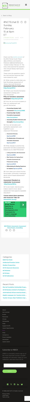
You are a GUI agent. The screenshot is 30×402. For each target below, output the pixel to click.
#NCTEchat (7, 226)
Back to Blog (7, 15)
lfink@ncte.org (9, 37)
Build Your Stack (7, 259)
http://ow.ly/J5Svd (12, 117)
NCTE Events (6, 270)
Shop (3, 332)
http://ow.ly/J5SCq (10, 184)
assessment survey (10, 199)
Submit (10, 371)
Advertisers (5, 339)
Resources (5, 316)
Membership (5, 321)
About (4, 310)
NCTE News (6, 273)
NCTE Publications (8, 276)
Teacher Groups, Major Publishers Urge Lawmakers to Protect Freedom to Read (15, 298)
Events (4, 314)
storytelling (19, 228)
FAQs (3, 323)
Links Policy (5, 395)
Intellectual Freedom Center (11, 262)
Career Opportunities (8, 328)
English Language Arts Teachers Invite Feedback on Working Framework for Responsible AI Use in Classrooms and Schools (15, 295)
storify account (18, 57)
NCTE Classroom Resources (11, 268)
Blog (3, 330)
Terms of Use (5, 397)
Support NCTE (6, 325)
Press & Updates (6, 337)
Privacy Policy (6, 393)
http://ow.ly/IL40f (17, 98)
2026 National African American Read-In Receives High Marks (15, 292)
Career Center (6, 341)
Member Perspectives (9, 265)
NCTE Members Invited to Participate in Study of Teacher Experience (15, 290)
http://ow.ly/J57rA (9, 88)
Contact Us (5, 335)
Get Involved (5, 312)
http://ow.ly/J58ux (18, 122)
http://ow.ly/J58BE (19, 110)
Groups (4, 319)
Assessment (14, 226)
